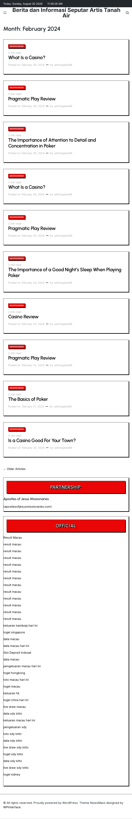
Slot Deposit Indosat (17, 652)
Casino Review (23, 317)
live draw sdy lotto (15, 767)
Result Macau (12, 537)
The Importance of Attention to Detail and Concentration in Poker (52, 143)
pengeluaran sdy (15, 727)
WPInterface (12, 807)
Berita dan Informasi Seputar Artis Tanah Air (66, 12)
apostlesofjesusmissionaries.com (28, 506)
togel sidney (11, 774)
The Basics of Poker (28, 399)
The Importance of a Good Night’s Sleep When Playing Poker (64, 272)
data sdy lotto (12, 761)
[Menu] (5, 12)
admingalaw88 (63, 64)
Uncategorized (17, 46)
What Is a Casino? (26, 57)
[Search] (127, 12)
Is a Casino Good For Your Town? (42, 440)
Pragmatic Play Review (32, 99)
